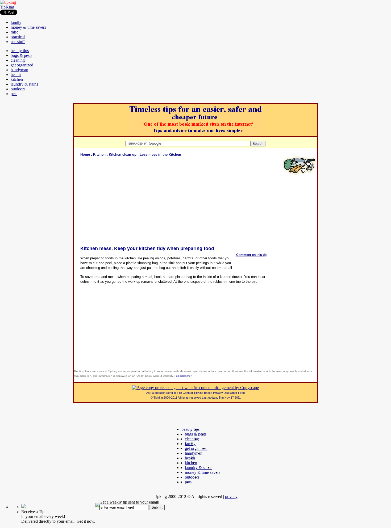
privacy (231, 496)
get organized (22, 65)
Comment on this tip (251, 255)
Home (85, 155)
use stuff (18, 41)
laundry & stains (24, 84)
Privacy (218, 392)
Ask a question (155, 392)
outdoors (18, 89)
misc (14, 32)
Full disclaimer (183, 375)
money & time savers (28, 27)
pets (14, 93)
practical (18, 37)
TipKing (7, 7)
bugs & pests (21, 55)
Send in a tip (174, 392)
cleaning (18, 60)
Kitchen (99, 155)
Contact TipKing (193, 392)
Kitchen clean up (122, 155)
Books (208, 392)
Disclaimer (230, 392)
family (16, 22)
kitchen (17, 79)
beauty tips (20, 50)
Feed (241, 392)
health (16, 74)
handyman (19, 69)
